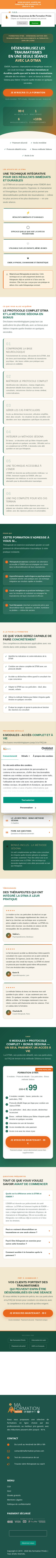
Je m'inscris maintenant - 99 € (28, 1142)
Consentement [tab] (9, 756)
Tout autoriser (28, 800)
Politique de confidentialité (19, 1504)
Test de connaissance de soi (26, 1457)
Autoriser (35, 23)
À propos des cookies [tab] (43, 756)
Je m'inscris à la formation (28, 93)
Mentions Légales (14, 1499)
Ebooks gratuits (14, 1495)
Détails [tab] (24, 756)
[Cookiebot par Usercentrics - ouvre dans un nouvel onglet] (41, 748)
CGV (9, 1486)
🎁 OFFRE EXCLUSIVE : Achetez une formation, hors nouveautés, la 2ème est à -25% (28, 4)
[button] (28, 821)
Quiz (9, 1491)
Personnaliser (26, 807)
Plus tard (22, 23)
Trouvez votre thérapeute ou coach (29, 1464)
